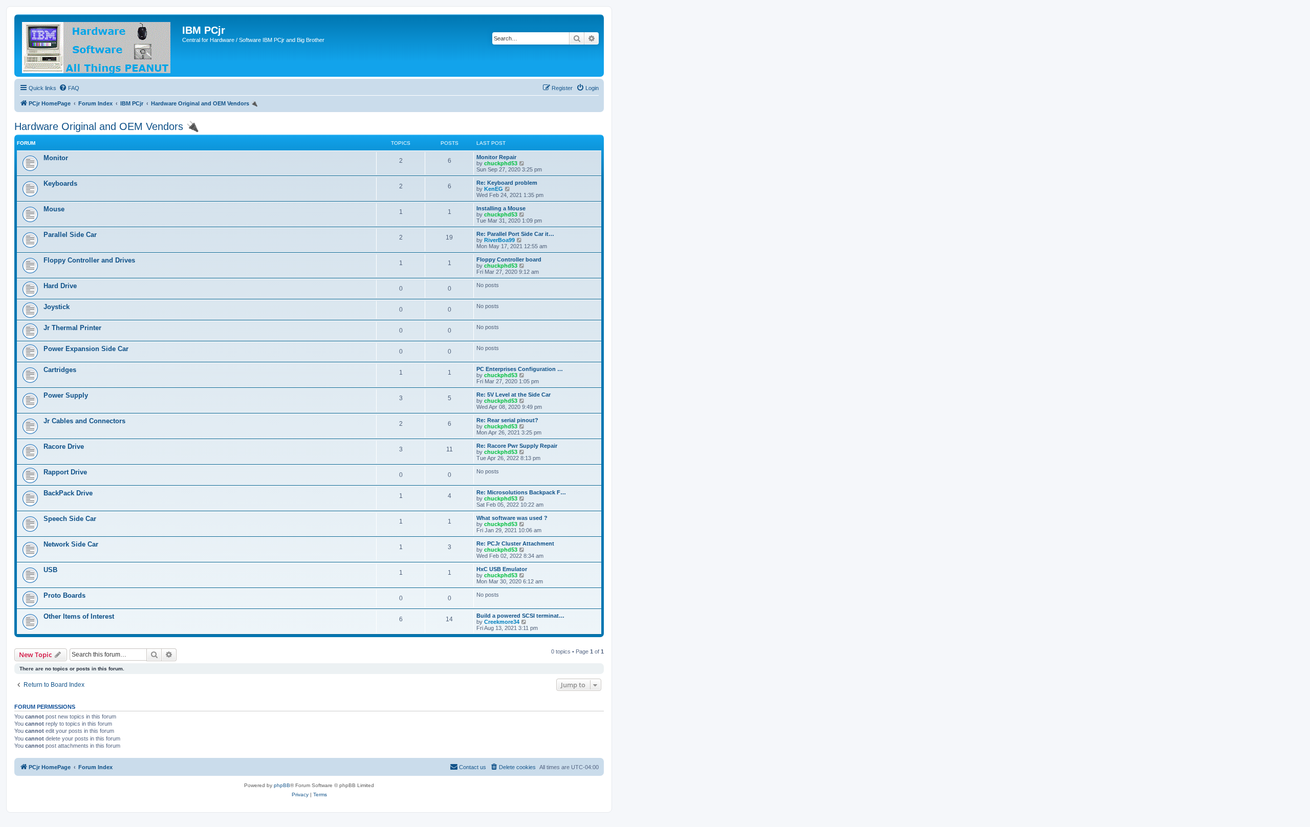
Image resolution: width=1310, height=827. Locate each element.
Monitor (55, 158)
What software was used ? (512, 518)
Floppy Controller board (508, 259)
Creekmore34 (501, 622)
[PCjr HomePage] (99, 45)
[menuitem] (69, 88)
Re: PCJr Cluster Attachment (515, 543)
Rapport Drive (65, 472)
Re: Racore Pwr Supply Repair (516, 446)
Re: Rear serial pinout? (507, 420)
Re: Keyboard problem (506, 183)
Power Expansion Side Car (85, 349)
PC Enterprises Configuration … (519, 369)
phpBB (282, 785)
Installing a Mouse (501, 208)
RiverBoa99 (499, 240)
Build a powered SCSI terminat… (520, 616)
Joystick (56, 307)
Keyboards (60, 183)
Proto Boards (64, 595)
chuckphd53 (500, 163)
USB (50, 570)
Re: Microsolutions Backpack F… (521, 492)
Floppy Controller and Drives (89, 260)
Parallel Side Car (70, 234)
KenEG (493, 189)
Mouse (53, 209)
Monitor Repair (496, 157)
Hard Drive (60, 286)
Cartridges (59, 370)
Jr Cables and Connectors (84, 421)
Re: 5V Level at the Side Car (513, 394)
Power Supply (65, 395)
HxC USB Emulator (501, 569)
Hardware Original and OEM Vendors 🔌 (106, 126)
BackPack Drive (68, 493)
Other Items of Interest (78, 616)
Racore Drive (63, 446)
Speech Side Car (69, 519)
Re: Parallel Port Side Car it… (515, 234)
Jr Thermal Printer (72, 328)
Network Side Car (70, 544)
